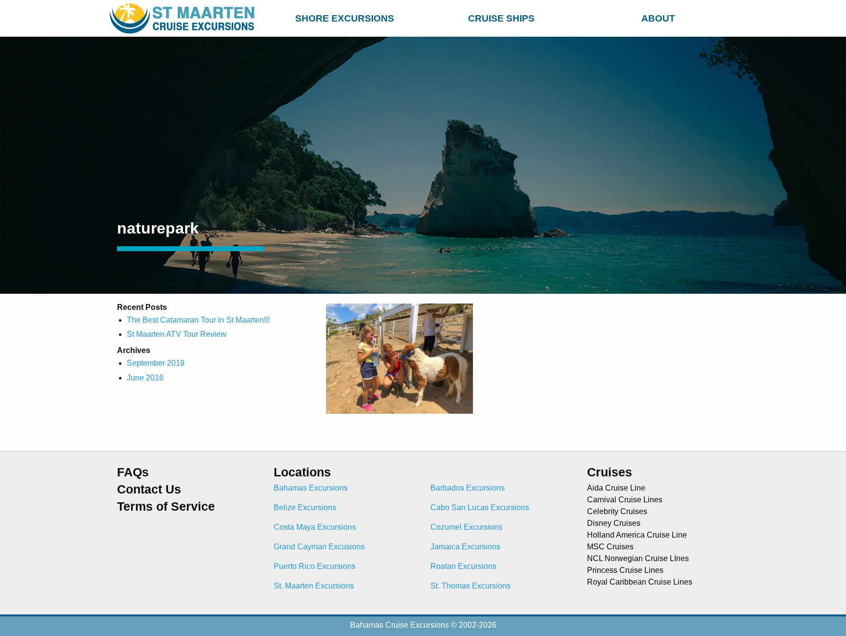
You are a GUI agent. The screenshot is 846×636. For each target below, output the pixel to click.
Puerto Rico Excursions (314, 566)
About (658, 18)
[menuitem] (344, 17)
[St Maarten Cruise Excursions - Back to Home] (184, 18)
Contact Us (149, 489)
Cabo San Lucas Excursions (479, 507)
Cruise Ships (501, 18)
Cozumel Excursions (466, 527)
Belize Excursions (305, 507)
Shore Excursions (344, 18)
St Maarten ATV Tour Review (177, 334)
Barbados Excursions (467, 488)
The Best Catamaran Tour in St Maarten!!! (198, 320)
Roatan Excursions (463, 566)
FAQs (133, 472)
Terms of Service (166, 506)
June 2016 (145, 378)
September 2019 (156, 363)
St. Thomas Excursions (470, 586)
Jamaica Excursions (465, 546)
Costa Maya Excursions (315, 527)
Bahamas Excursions (311, 488)
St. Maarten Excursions (314, 586)
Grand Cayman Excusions (319, 546)
